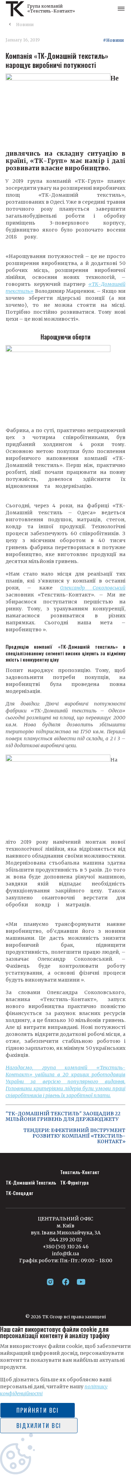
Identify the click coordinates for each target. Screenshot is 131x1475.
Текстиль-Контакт (80, 1172)
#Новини (113, 40)
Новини (25, 24)
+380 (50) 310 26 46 (66, 1246)
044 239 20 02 (65, 1239)
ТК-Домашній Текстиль (31, 1182)
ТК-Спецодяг (19, 1193)
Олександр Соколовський (92, 588)
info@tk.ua (65, 1253)
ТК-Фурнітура (74, 1182)
